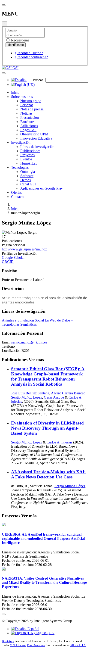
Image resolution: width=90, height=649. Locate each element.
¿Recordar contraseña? (31, 57)
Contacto (17, 197)
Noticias (26, 113)
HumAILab (28, 163)
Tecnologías (20, 167)
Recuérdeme (19, 40)
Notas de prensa (32, 109)
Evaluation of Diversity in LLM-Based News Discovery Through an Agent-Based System (47, 428)
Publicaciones (30, 151)
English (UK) (45, 633)
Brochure (27, 122)
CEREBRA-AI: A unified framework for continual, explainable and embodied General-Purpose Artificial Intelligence (43, 538)
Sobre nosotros (22, 97)
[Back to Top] (4, 614)
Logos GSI (28, 130)
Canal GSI (28, 184)
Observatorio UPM (34, 134)
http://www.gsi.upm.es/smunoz (24, 249)
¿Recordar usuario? (29, 53)
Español (33, 629)
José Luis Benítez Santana (30, 393)
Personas (26, 105)
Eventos (26, 159)
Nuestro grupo (30, 101)
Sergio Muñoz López (26, 397)
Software (26, 176)
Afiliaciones (29, 126)
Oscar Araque (54, 397)
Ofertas (16, 192)
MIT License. (18, 645)
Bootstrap (8, 641)
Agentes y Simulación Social (23, 320)
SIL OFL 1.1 (78, 645)
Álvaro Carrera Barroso (68, 393)
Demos (25, 180)
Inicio (15, 92)
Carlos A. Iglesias (59, 442)
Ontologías (28, 172)
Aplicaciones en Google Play (41, 188)
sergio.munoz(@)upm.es (29, 342)
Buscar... (39, 80)
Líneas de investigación (37, 147)
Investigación (20, 142)
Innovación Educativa (36, 138)
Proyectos (27, 155)
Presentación (29, 117)
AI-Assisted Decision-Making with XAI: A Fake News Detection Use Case (48, 474)
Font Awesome (36, 645)
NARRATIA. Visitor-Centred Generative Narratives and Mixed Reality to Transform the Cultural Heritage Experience (44, 582)
